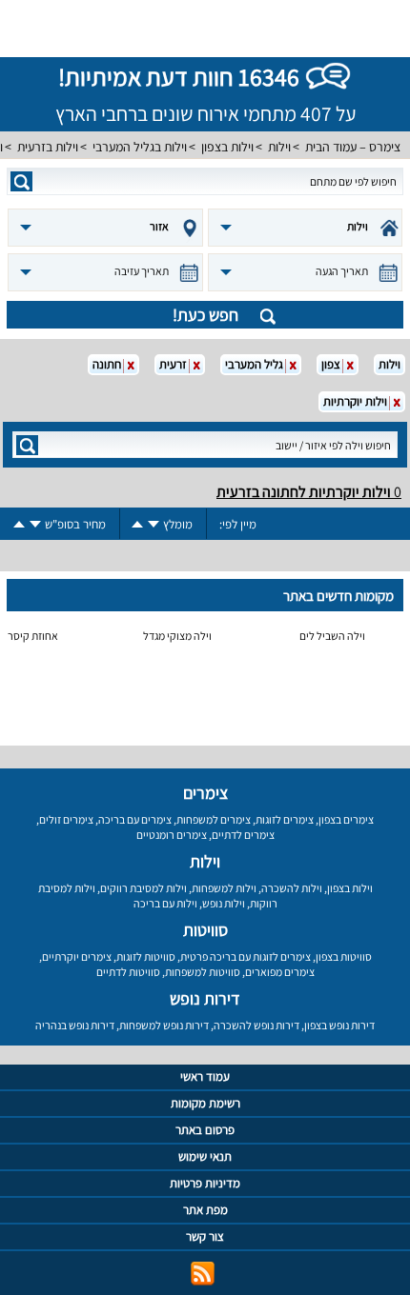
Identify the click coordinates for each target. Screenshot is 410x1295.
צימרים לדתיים (243, 834)
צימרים (205, 793)
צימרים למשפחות (213, 819)
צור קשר (205, 1236)
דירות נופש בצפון (339, 1025)
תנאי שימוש (205, 1156)
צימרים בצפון (346, 819)
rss (203, 1273)
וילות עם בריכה (165, 903)
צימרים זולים (66, 819)
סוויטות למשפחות (202, 972)
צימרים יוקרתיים (77, 956)
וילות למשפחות (224, 888)
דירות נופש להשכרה (256, 1025)
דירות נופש (205, 998)
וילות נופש (223, 903)
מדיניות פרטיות (205, 1183)
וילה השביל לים (332, 635)
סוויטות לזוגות (145, 956)
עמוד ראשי (205, 1076)
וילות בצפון (227, 146)
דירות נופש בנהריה (74, 1025)
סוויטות (205, 930)
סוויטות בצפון (344, 956)
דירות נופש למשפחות (164, 1025)
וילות (279, 146)
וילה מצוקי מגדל (177, 635)
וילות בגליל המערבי (139, 146)
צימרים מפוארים (280, 972)
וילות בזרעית (47, 146)
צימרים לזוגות (285, 819)
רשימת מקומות (205, 1103)
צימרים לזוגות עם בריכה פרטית (245, 956)
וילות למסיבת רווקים (143, 888)
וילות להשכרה (291, 888)
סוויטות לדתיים (128, 972)
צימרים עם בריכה (135, 819)
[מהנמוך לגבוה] (137, 524)
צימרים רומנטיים (171, 834)
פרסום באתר (205, 1130)
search (21, 181)
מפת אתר (205, 1210)
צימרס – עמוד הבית (352, 146)
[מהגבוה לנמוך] (153, 524)
